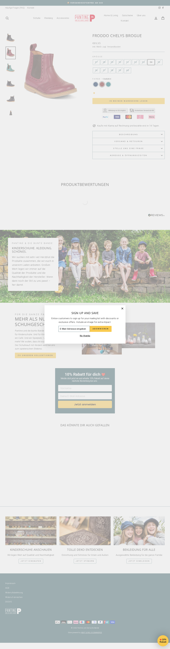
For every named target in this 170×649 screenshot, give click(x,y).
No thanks (85, 335)
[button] (163, 640)
